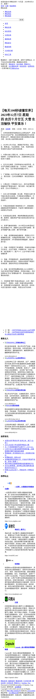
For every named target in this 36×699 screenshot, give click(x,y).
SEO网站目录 (13, 66)
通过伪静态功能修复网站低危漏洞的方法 (19, 463)
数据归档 (8, 47)
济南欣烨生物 (21, 390)
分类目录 (8, 35)
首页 (6, 23)
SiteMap (24, 683)
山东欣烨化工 (21, 358)
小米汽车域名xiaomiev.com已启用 (23, 330)
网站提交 (8, 43)
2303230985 (31, 691)
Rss (29, 683)
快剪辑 (17, 564)
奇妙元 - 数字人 (20, 529)
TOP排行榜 (9, 50)
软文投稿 (19, 64)
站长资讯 (8, 31)
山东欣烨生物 (21, 421)
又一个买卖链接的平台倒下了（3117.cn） (19, 447)
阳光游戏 (16, 405)
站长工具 (8, 54)
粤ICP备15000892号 (14, 691)
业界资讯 (31, 66)
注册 (6, 6)
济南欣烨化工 (21, 342)
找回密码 (13, 6)
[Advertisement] (18, 88)
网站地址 (8, 14)
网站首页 (4, 681)
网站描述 (8, 16)
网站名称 (8, 12)
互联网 (8, 129)
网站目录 (8, 27)
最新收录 (8, 39)
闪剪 (16, 602)
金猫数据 (18, 687)
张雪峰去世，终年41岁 (13, 457)
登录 (2, 6)
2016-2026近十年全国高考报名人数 (17, 445)
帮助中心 (27, 64)
